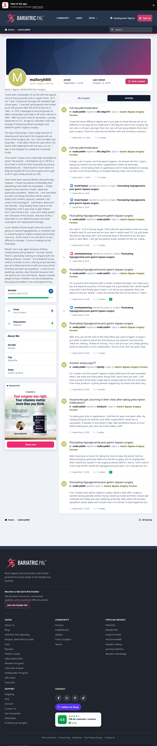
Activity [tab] (129, 98)
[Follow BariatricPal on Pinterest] (75, 698)
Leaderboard (62, 629)
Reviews (9, 648)
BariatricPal (112, 629)
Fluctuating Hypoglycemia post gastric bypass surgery (101, 215)
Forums (59, 625)
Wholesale (10, 718)
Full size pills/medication (83, 108)
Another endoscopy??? (82, 363)
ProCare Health (114, 639)
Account (9, 703)
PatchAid (110, 625)
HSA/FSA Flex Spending (17, 634)
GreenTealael (81, 185)
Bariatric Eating (114, 644)
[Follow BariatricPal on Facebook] (58, 698)
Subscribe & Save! (14, 668)
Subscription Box (14, 658)
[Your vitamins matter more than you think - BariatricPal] (30, 414)
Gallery (59, 634)
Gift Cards (10, 677)
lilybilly (100, 366)
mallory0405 (79, 111)
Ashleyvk (101, 406)
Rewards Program (14, 663)
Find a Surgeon (63, 639)
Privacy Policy (64, 738)
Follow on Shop (70, 707)
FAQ (7, 644)
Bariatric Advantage (116, 653)
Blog (7, 629)
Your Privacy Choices (93, 738)
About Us (10, 625)
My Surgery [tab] (84, 98)
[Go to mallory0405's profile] (64, 109)
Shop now (30, 444)
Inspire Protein (113, 634)
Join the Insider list (17, 605)
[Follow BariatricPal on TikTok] (83, 698)
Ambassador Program (16, 672)
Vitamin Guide (12, 653)
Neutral (17, 324)
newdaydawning (83, 253)
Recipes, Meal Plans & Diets (19, 639)
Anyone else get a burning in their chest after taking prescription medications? (107, 401)
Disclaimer (77, 738)
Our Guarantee (13, 713)
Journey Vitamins (115, 648)
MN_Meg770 (103, 111)
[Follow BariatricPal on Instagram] (66, 698)
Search (58, 644)
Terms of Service (49, 738)
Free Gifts (10, 682)
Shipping (9, 694)
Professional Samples (16, 722)
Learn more (6, 5)
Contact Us (10, 708)
